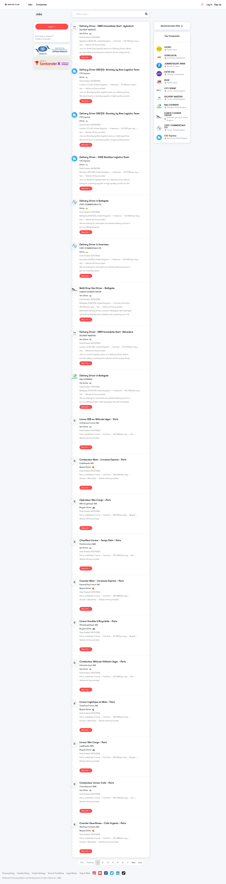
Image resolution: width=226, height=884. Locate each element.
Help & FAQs (85, 873)
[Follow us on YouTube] (100, 873)
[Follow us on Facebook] (106, 873)
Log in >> (51, 26)
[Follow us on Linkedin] (117, 873)
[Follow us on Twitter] (112, 873)
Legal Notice (71, 873)
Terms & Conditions (56, 873)
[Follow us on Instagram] (94, 873)
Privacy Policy (8, 873)
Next (133, 862)
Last (140, 862)
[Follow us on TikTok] (123, 873)
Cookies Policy (23, 873)
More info (85, 57)
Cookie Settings (38, 873)
